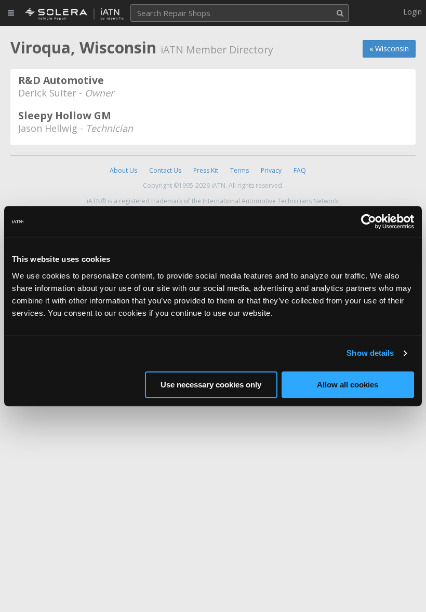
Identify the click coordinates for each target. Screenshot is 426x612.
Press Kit (205, 170)
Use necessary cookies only (211, 384)
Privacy (271, 170)
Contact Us (165, 170)
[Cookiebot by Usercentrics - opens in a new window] (368, 221)
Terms (239, 170)
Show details (370, 353)
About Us (123, 170)
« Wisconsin (389, 48)
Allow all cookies (347, 384)
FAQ (300, 170)
